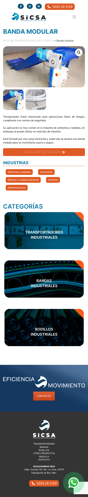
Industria (53, 179)
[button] (78, 52)
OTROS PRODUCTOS (44, 453)
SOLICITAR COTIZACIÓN (42, 152)
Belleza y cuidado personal (23, 179)
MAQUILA (44, 456)
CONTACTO (44, 396)
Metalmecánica (17, 187)
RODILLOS (44, 450)
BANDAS (44, 447)
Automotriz (46, 171)
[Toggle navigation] (74, 17)
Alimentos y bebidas (19, 171)
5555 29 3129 (61, 7)
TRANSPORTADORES (44, 444)
